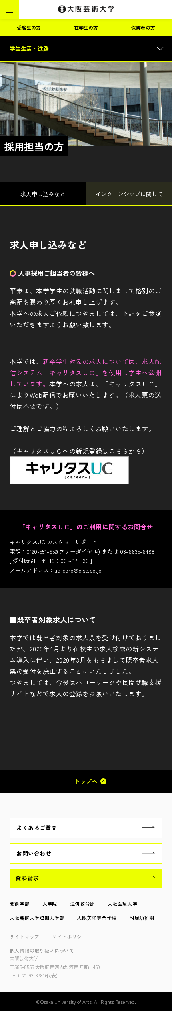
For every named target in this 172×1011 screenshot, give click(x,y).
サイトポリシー (69, 936)
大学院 (49, 903)
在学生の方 (86, 27)
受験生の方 (29, 27)
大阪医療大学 (122, 903)
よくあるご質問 (36, 828)
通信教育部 (82, 903)
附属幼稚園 (142, 917)
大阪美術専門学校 (96, 917)
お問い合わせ (33, 853)
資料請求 (27, 878)
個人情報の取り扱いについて (42, 950)
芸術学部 (20, 903)
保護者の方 (143, 27)
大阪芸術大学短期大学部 (37, 917)
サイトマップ (24, 936)
